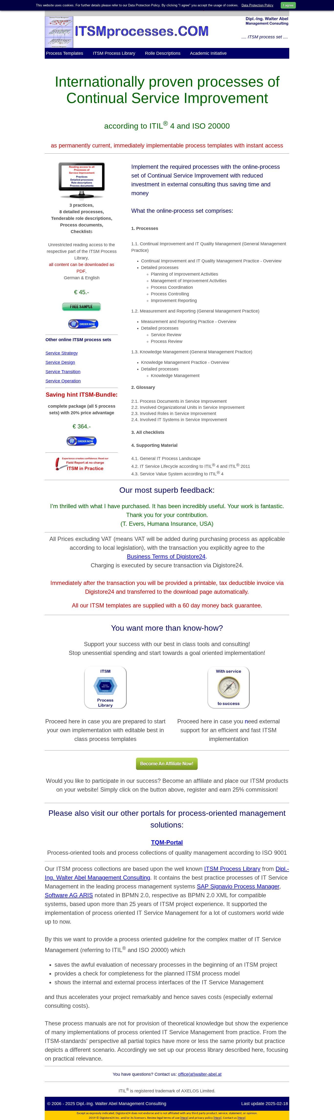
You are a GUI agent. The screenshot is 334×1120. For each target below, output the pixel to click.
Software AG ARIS (69, 895)
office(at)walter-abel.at (200, 1074)
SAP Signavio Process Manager (238, 886)
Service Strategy (61, 353)
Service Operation (63, 381)
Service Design (60, 362)
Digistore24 (190, 556)
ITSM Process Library (232, 868)
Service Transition (62, 371)
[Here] (184, 1118)
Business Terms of (151, 556)
